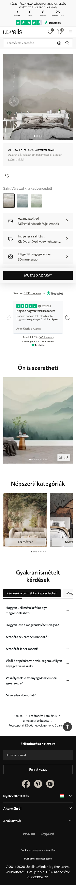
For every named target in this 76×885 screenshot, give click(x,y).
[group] (25, 520)
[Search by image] (59, 43)
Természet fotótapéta (35, 720)
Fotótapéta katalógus (43, 715)
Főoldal (18, 715)
